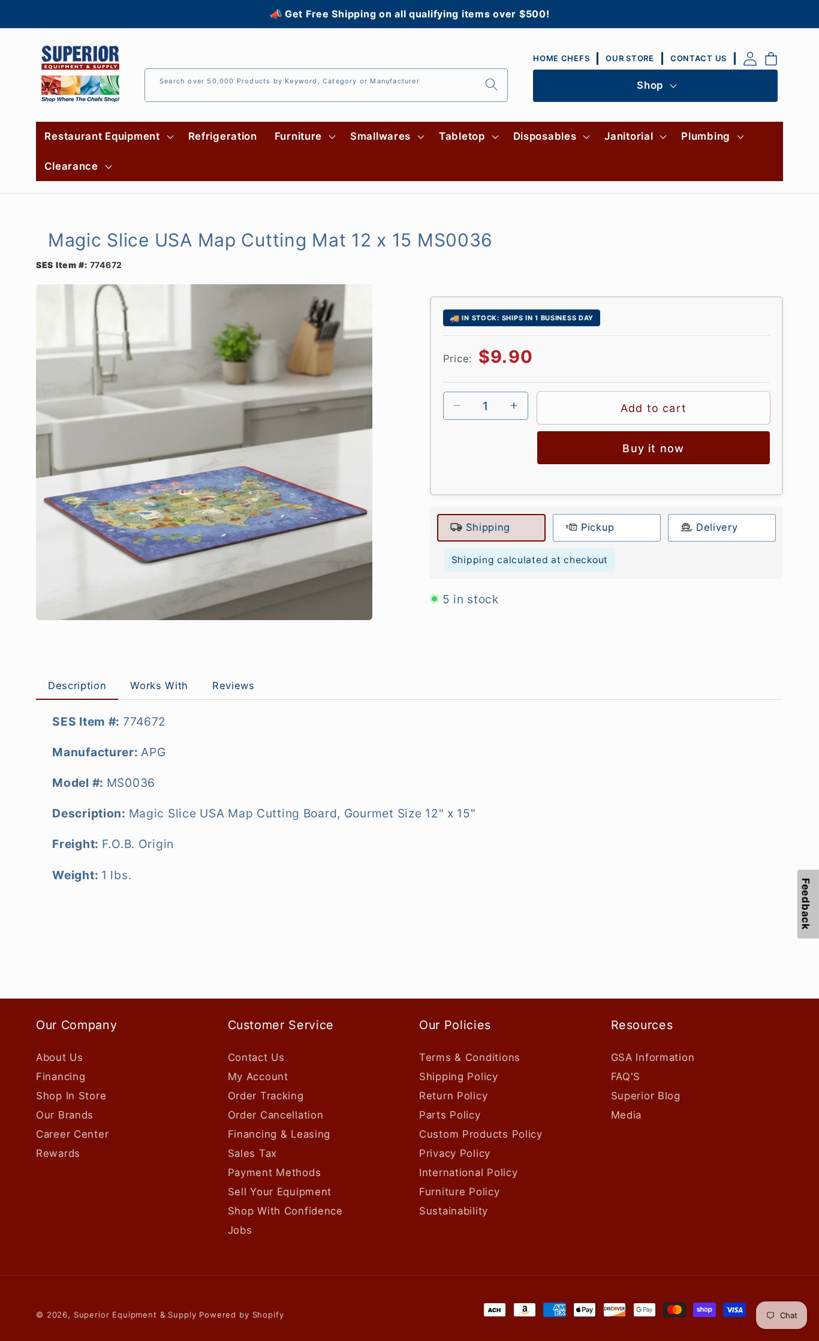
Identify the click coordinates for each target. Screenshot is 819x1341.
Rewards (58, 1153)
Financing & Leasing (279, 1134)
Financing (60, 1077)
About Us (59, 1057)
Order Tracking (266, 1096)
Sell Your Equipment (280, 1192)
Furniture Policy (459, 1192)
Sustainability (453, 1211)
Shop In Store (71, 1096)
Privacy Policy (454, 1153)
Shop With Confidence (285, 1211)
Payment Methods (274, 1172)
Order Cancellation (276, 1115)
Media (626, 1115)
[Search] (491, 85)
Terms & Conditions (469, 1057)
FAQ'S (626, 1077)
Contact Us (256, 1057)
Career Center (72, 1134)
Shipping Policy (458, 1077)
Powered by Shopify (241, 1314)
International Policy (468, 1172)
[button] (107, 137)
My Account (258, 1077)
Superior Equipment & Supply (135, 1314)
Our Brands (65, 1115)
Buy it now (653, 448)
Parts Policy (450, 1115)
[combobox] (326, 85)
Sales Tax (252, 1153)
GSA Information (653, 1057)
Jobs (240, 1230)
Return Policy (453, 1096)
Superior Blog (646, 1096)
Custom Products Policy (481, 1134)
